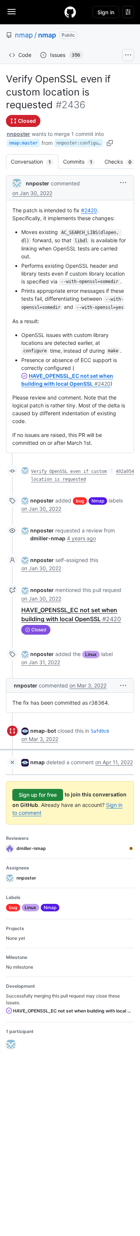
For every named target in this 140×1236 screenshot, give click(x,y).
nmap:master (23, 143)
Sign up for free (38, 795)
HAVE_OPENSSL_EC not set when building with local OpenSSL (73, 1011)
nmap (24, 35)
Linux (91, 654)
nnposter (18, 134)
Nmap (97, 501)
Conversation (34, 161)
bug (80, 501)
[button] (123, 182)
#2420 (89, 210)
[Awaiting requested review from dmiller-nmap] (131, 848)
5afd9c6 (100, 731)
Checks (122, 161)
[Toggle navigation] (11, 11)
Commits (81, 161)
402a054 (125, 471)
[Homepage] (70, 12)
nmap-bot (43, 731)
